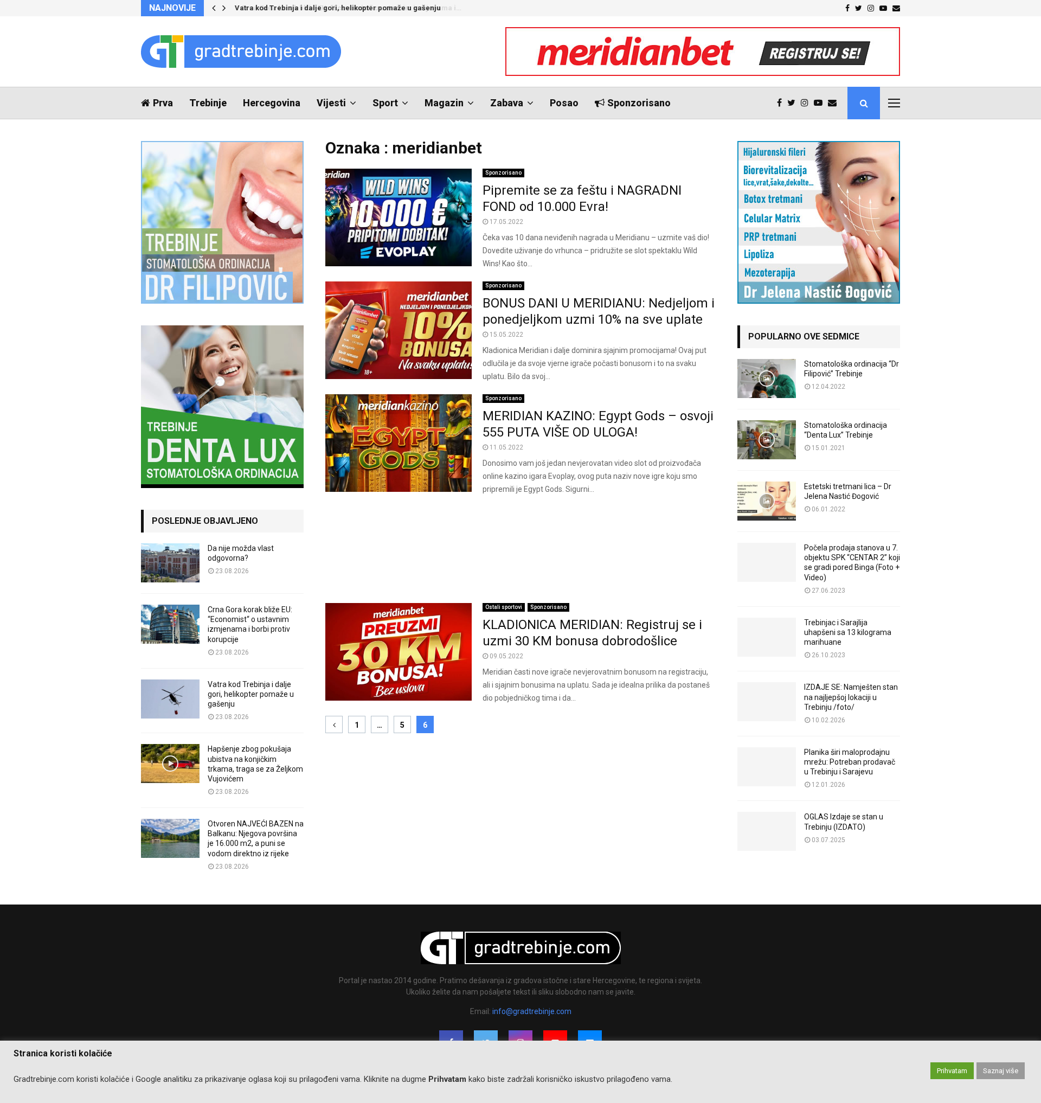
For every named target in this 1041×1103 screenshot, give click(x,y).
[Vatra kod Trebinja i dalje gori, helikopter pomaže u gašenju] (170, 699)
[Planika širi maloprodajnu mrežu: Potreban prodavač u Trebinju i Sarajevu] (766, 766)
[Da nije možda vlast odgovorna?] (170, 562)
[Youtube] (821, 103)
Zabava (506, 102)
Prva (163, 102)
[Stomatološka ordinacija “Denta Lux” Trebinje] (766, 439)
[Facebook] (782, 103)
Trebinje (208, 102)
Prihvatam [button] (952, 1071)
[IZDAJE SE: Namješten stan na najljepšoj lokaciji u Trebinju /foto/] (766, 701)
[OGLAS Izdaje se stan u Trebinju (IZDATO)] (766, 831)
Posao (564, 102)
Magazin (444, 102)
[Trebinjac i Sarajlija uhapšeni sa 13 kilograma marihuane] (766, 637)
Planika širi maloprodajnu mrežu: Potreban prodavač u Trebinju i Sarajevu (849, 762)
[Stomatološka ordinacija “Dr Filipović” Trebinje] (766, 378)
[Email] (835, 103)
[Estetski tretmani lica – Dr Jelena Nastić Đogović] (766, 501)
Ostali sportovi (503, 607)
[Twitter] (794, 103)
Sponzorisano (639, 102)
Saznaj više (1000, 1071)
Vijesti (331, 102)
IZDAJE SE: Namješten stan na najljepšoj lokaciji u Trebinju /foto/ (851, 697)
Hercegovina (271, 102)
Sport (385, 102)
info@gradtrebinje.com (531, 1011)
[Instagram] (807, 103)
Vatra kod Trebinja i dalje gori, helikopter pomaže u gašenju (337, 8)
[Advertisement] (520, 549)
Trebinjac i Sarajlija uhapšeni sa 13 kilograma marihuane (847, 632)
